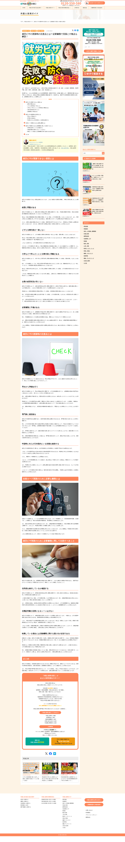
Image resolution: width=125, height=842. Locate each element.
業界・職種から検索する (26, 807)
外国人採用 (86, 233)
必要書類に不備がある (32, 111)
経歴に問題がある (31, 104)
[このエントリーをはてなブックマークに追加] (77, 30)
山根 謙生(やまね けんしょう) (35, 144)
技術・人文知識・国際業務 (90, 231)
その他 (85, 263)
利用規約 (88, 812)
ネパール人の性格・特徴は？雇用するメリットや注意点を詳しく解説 (97, 177)
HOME (23, 7)
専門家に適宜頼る (31, 118)
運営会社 (85, 7)
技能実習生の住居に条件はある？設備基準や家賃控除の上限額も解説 (97, 188)
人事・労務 (86, 246)
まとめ (27, 134)
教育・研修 (86, 243)
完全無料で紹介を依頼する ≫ (96, 3)
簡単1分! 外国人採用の (37, 741)
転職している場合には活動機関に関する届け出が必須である (41, 131)
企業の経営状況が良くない (33, 109)
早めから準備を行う (31, 116)
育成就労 (86, 228)
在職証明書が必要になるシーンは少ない (36, 129)
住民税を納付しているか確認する (35, 127)
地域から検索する (24, 799)
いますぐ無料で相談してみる (93, 51)
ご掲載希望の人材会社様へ (97, 7)
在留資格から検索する (25, 803)
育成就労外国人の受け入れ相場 (49, 799)
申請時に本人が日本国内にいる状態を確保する (38, 120)
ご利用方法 (76, 7)
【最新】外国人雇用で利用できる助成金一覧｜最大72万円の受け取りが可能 (97, 166)
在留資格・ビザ (87, 238)
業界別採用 (86, 236)
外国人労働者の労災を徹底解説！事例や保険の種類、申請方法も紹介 (97, 211)
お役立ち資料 (87, 260)
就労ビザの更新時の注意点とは (33, 114)
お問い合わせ (89, 810)
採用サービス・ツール (89, 248)
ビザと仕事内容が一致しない (34, 105)
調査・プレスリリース (89, 258)
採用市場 (86, 256)
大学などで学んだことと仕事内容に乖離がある (38, 107)
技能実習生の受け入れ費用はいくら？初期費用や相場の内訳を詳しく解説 (97, 199)
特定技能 (86, 226)
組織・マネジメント (88, 253)
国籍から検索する (24, 801)
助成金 (85, 241)
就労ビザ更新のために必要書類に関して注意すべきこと (39, 125)
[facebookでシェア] (75, 30)
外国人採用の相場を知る (63, 7)
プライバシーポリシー (91, 815)
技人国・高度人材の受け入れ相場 (49, 803)
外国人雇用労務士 (65, 148)
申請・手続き (87, 251)
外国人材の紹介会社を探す (35, 7)
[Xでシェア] (72, 30)
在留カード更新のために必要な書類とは (35, 123)
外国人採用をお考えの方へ (94, 800)
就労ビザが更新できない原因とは (34, 102)
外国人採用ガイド (50, 7)
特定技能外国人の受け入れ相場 (49, 801)
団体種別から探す (24, 805)
